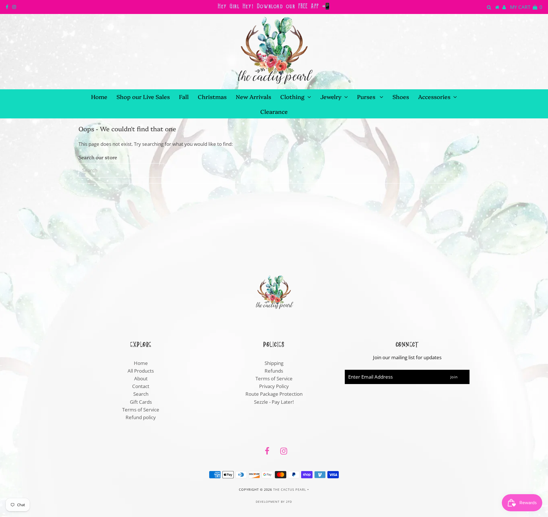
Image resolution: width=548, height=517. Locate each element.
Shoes (400, 96)
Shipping (274, 363)
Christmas (212, 96)
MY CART (526, 7)
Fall (184, 96)
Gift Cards (141, 402)
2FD (289, 502)
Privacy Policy (274, 386)
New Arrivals (253, 96)
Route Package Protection (274, 394)
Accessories (434, 96)
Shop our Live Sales (143, 96)
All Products (141, 370)
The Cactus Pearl (289, 489)
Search (140, 394)
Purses (367, 96)
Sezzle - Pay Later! (274, 402)
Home (99, 96)
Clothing (292, 96)
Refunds (274, 370)
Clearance (274, 111)
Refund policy (141, 417)
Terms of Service (140, 409)
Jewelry (330, 96)
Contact (140, 386)
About (141, 378)
